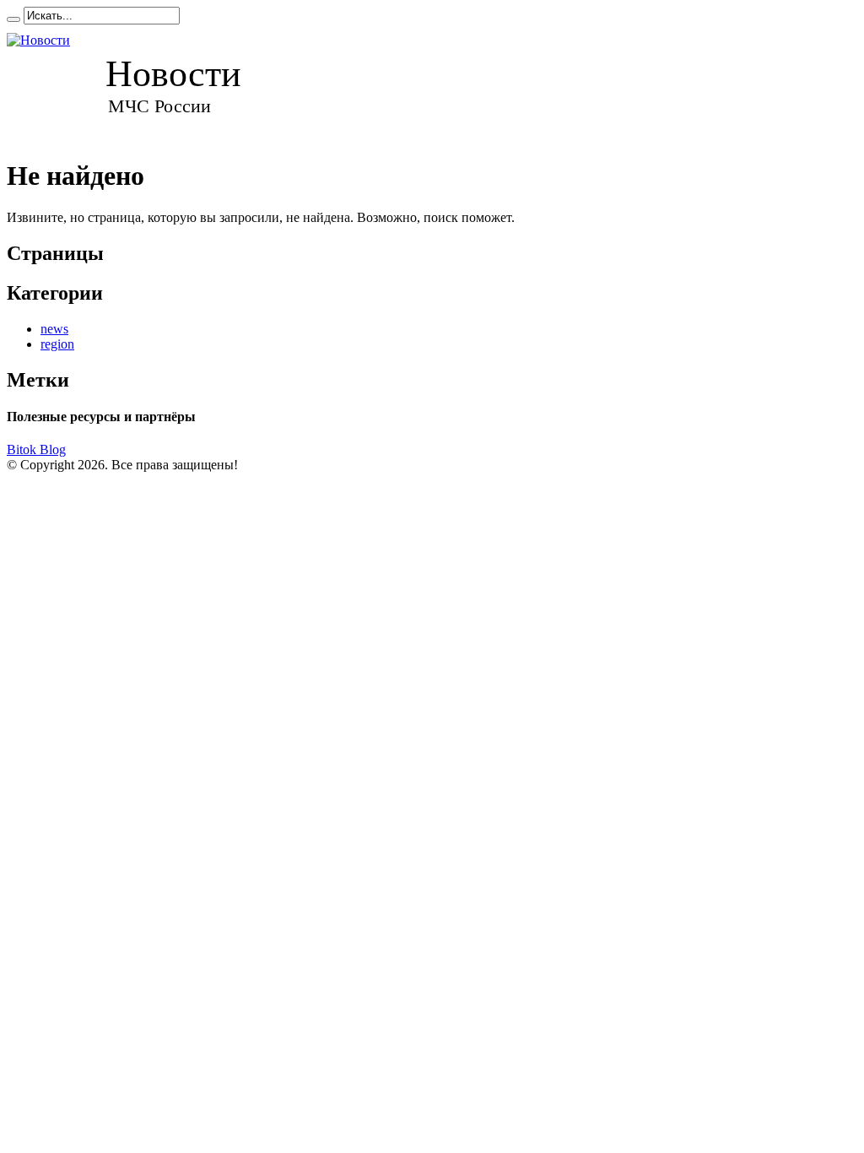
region (57, 344)
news (54, 329)
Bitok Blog (36, 449)
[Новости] (140, 83)
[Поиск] (13, 19)
